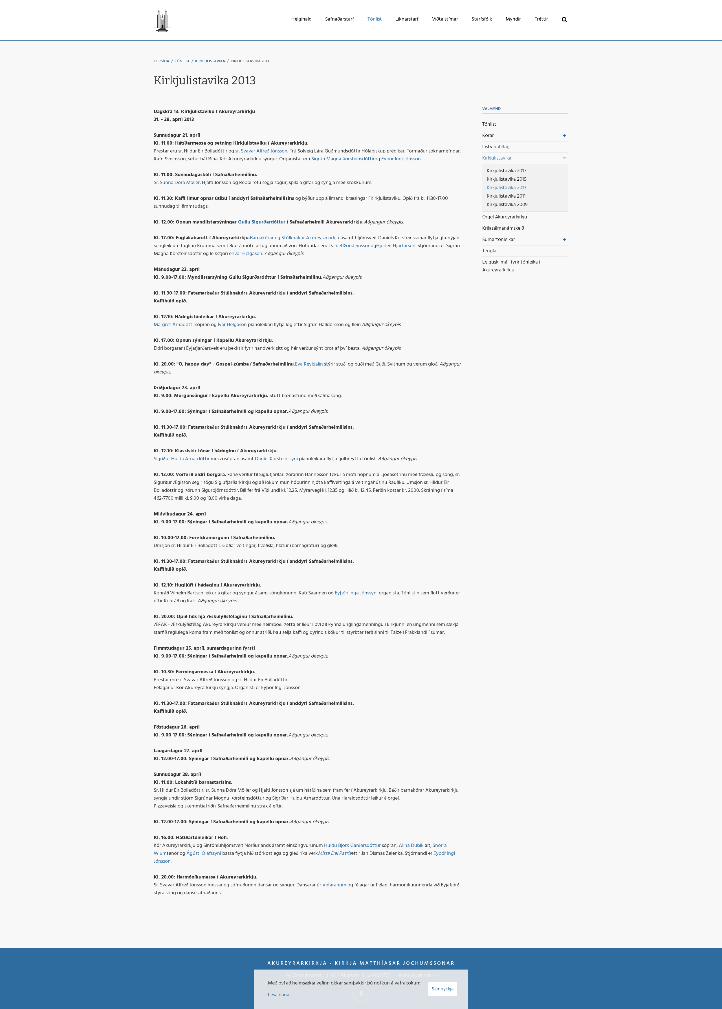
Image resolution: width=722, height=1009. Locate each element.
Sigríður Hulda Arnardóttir (182, 459)
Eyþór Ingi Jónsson (401, 159)
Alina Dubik (411, 846)
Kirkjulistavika (210, 61)
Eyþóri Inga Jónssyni (356, 593)
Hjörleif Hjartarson (395, 246)
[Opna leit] (564, 19)
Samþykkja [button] (443, 989)
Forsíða (161, 61)
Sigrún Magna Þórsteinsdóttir (343, 159)
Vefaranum (334, 885)
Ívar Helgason (247, 254)
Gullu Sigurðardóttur (261, 222)
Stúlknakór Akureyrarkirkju (310, 238)
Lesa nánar (279, 995)
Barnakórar (262, 238)
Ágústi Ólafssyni (203, 853)
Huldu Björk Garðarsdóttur (352, 846)
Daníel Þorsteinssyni (276, 459)
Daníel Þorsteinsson (350, 246)
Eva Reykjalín (309, 364)
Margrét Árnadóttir (174, 325)
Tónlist (182, 61)
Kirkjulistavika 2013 (250, 61)
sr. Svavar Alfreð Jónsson (261, 151)
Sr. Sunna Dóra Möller (177, 183)
